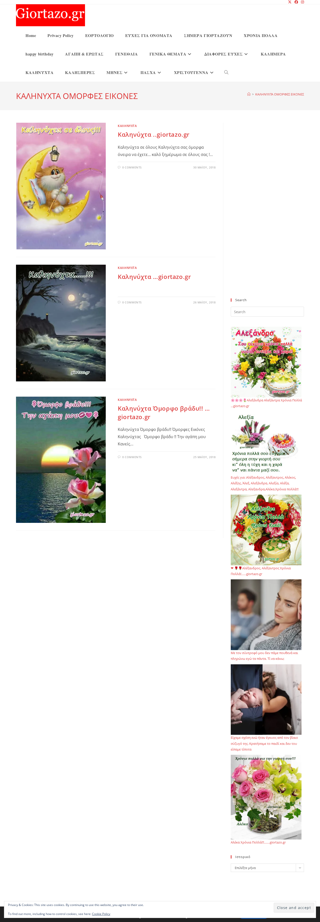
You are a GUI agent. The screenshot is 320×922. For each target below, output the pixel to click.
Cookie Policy (101, 914)
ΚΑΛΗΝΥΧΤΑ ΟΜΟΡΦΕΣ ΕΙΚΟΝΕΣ (279, 94)
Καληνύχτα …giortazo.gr (154, 276)
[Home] (248, 94)
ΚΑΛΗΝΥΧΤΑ (127, 126)
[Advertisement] (267, 213)
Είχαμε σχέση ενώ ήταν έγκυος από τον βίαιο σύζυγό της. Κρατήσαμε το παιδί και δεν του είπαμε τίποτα (264, 743)
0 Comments (132, 167)
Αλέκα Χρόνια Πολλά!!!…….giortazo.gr (258, 842)
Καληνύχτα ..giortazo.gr (154, 134)
